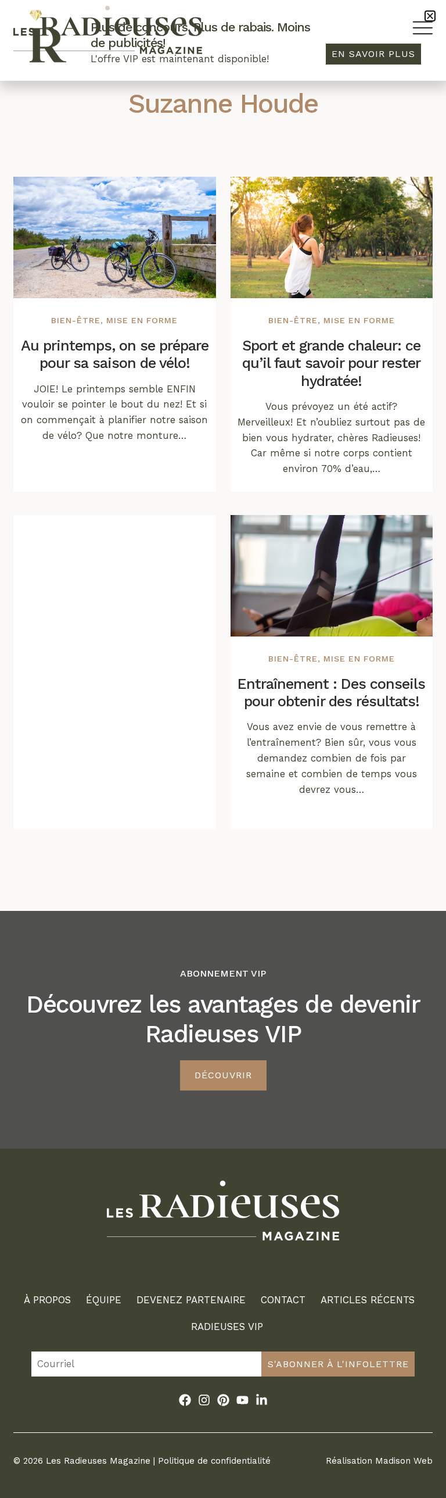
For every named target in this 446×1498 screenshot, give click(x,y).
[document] (223, 749)
